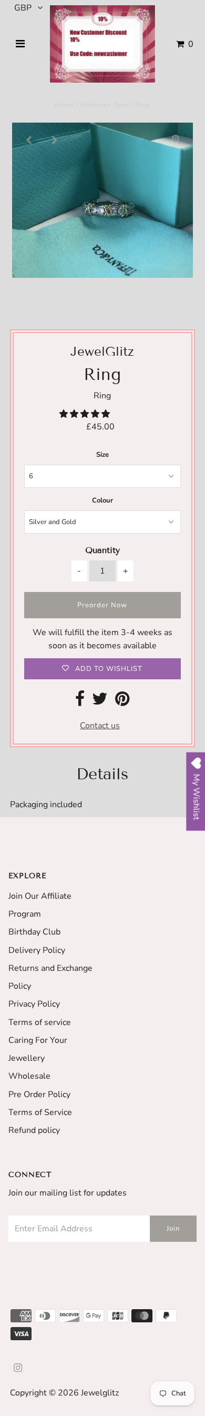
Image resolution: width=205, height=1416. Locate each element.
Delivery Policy (36, 950)
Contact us (100, 725)
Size (102, 454)
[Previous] (28, 139)
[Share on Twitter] (100, 702)
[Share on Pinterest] (122, 702)
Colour (102, 500)
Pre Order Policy (39, 1094)
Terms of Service (40, 1112)
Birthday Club (34, 932)
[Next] (54, 139)
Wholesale (29, 1076)
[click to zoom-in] (176, 139)
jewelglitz (100, 1393)
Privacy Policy (34, 1004)
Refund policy (34, 1130)
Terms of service (39, 1022)
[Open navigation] (20, 44)
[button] (85, 414)
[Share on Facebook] (80, 702)
